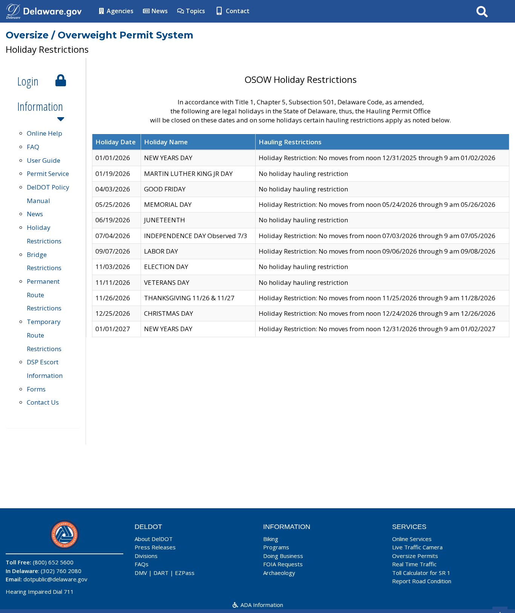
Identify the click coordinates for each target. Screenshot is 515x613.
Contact (237, 11)
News (159, 11)
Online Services (412, 539)
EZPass (185, 572)
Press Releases (155, 547)
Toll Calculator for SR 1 (421, 572)
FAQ (33, 146)
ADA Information (261, 604)
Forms (36, 389)
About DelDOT (154, 539)
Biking (270, 539)
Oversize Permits (415, 555)
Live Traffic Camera (417, 547)
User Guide (43, 160)
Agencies (119, 11)
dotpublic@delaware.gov (55, 579)
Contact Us (43, 402)
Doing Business (283, 555)
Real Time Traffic (414, 564)
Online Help (44, 133)
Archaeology (279, 572)
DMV (141, 572)
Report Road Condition (421, 581)
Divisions (146, 555)
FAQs (142, 564)
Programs (276, 547)
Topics (194, 11)
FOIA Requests (283, 564)
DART (161, 572)
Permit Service (48, 173)
